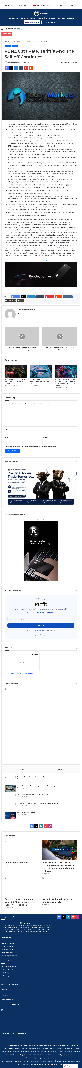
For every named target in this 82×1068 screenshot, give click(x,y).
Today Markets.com (8, 999)
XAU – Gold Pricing (8, 969)
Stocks (15, 46)
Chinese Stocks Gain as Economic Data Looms (34, 777)
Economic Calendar (8, 949)
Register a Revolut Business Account (41, 260)
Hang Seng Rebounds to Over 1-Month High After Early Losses (16, 381)
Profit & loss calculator (9, 943)
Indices (13, 41)
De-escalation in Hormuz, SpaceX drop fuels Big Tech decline (40, 381)
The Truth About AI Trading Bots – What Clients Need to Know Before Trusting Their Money (65, 382)
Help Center (5, 996)
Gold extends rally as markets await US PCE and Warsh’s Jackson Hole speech (20, 902)
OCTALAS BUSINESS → (32, 22)
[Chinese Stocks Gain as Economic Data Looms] (10, 779)
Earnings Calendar (7, 952)
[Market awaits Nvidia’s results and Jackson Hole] (59, 887)
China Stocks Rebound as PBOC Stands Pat (33, 795)
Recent (60, 769)
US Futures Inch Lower (17, 862)
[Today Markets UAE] (15, 28)
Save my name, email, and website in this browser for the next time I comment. (31, 446)
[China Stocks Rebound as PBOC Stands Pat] (10, 797)
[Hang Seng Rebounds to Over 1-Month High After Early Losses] (16, 371)
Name (7, 429)
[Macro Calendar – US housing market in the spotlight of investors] (10, 788)
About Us (4, 990)
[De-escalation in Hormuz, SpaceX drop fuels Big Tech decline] (41, 371)
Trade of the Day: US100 (26, 813)
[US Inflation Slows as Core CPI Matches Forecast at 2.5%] (10, 806)
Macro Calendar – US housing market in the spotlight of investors (41, 786)
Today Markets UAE (14, 62)
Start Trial (41, 625)
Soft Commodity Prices (9, 966)
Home (8, 41)
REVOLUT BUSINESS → (50, 22)
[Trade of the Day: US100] (10, 815)
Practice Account (59, 1064)
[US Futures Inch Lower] (22, 850)
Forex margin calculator (9, 956)
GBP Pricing (5, 976)
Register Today (41, 520)
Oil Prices (5, 979)
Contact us (5, 993)
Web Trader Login (35, 1064)
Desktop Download (23, 1064)
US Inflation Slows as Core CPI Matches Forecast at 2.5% (38, 804)
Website (45, 437)
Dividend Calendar (7, 946)
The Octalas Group (74, 1061)
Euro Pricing (5, 973)
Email (7, 437)
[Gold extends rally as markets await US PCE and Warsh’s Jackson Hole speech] (22, 887)
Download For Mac (47, 1064)
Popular (21, 769)
